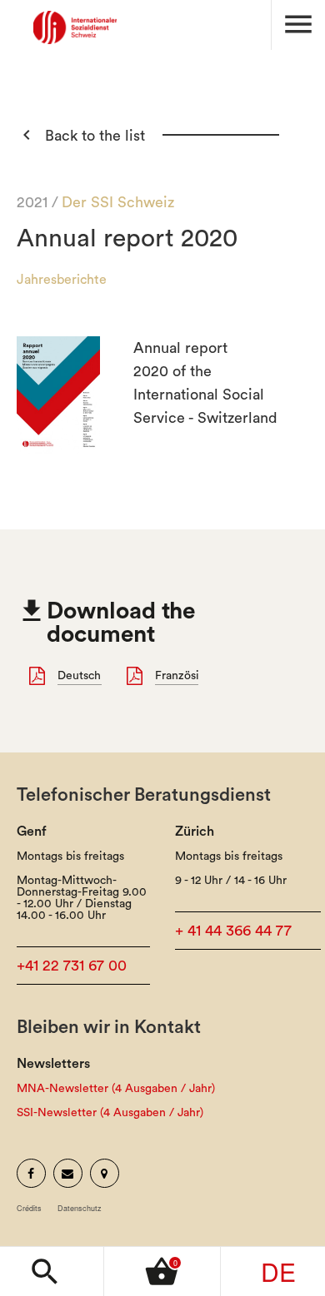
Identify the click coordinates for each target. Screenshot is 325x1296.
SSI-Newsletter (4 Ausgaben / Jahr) (110, 1113)
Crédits (29, 1208)
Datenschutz (80, 1208)
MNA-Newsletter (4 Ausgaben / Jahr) (116, 1089)
